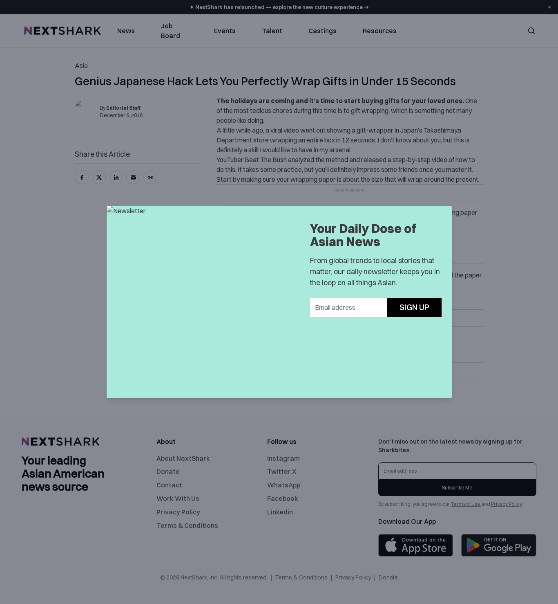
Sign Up (414, 307)
